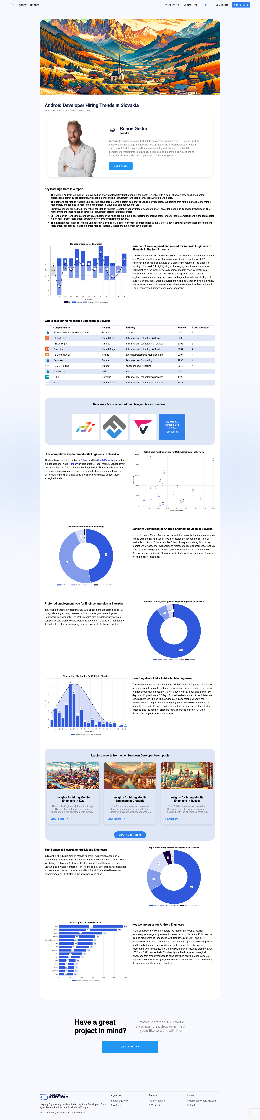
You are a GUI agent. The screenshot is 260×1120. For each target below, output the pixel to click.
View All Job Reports (130, 834)
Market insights (157, 1100)
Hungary (73, 463)
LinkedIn (191, 1105)
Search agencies (119, 1100)
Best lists (116, 1105)
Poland (84, 460)
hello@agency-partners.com (202, 1100)
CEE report (154, 1105)
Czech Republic (105, 460)
